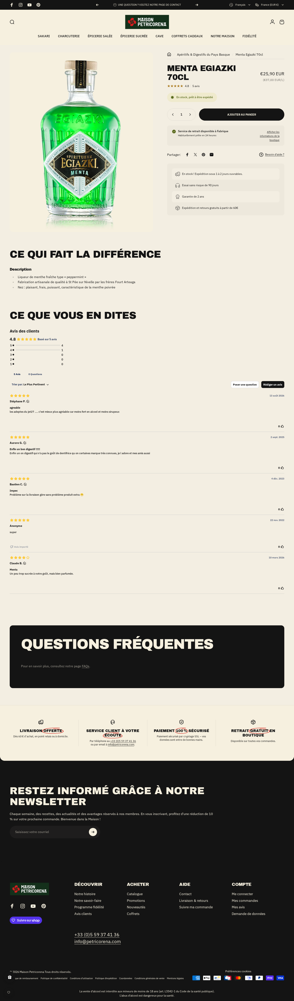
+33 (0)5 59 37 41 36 (123, 741)
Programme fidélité (89, 907)
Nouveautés (136, 907)
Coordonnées (125, 978)
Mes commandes (245, 901)
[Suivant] (196, 5)
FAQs (85, 666)
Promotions (136, 901)
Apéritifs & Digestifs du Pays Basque (203, 54)
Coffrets (133, 914)
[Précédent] (97, 5)
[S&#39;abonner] (93, 832)
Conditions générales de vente (149, 978)
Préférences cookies (238, 971)
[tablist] (147, 374)
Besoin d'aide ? (274, 154)
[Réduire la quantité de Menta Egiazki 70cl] (172, 114)
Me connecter (242, 894)
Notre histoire (84, 894)
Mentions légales (175, 978)
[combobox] (240, 5)
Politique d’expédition (106, 978)
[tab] (17, 374)
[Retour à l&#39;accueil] (169, 54)
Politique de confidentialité (54, 978)
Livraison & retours (193, 901)
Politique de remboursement (24, 978)
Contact (185, 894)
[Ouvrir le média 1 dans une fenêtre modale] (81, 142)
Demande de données (248, 914)
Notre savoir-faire (87, 901)
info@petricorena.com (121, 744)
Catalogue (135, 894)
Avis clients (83, 914)
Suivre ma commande (196, 907)
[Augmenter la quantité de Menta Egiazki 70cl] (191, 114)
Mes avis (238, 907)
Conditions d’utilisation (81, 978)
